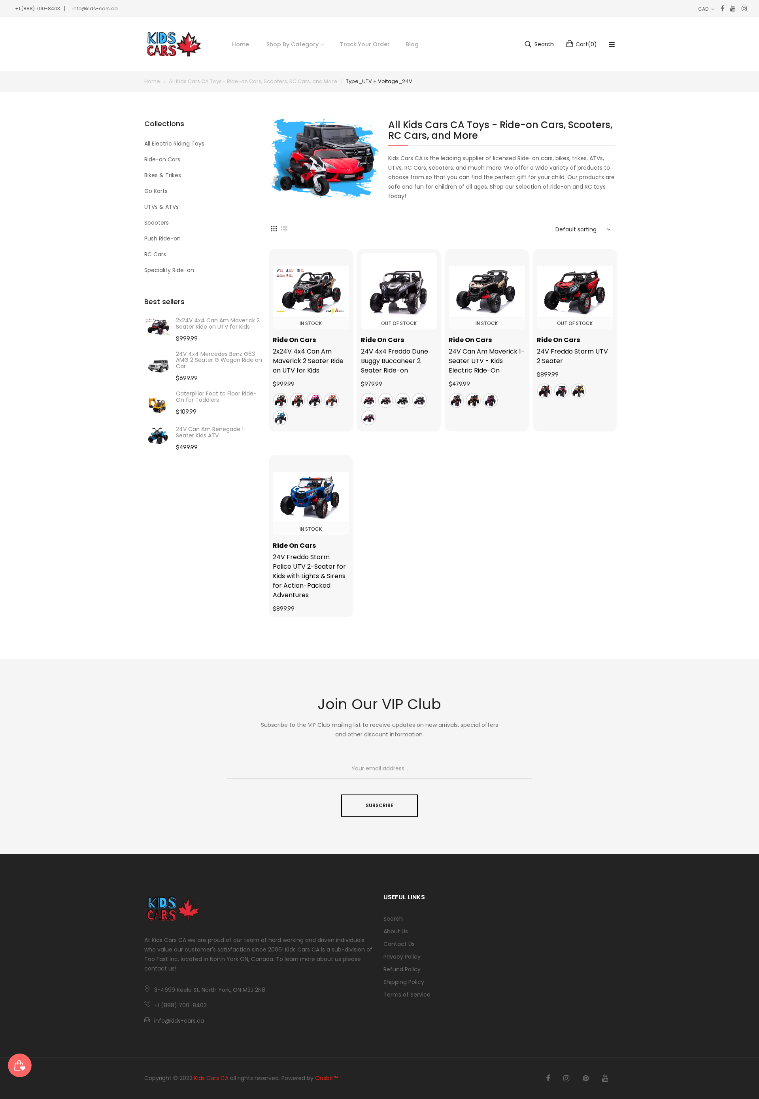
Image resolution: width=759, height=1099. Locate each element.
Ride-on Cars (162, 159)
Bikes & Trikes (162, 175)
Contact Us (399, 944)
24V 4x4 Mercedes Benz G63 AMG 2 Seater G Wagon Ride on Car (219, 360)
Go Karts (156, 191)
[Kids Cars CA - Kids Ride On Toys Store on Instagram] (566, 1078)
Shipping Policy (403, 982)
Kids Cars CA (211, 1078)
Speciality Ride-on (169, 270)
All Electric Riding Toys (174, 144)
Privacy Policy (402, 957)
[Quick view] (347, 315)
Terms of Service (406, 995)
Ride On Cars (294, 339)
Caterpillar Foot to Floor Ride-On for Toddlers (216, 396)
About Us (395, 931)
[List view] (284, 228)
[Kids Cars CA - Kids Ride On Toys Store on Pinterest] (585, 1078)
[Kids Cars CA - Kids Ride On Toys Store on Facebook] (548, 1078)
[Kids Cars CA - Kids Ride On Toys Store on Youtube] (605, 1078)
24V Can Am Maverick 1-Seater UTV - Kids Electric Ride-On (487, 361)
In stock (311, 323)
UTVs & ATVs (161, 207)
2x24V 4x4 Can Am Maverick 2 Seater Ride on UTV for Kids (218, 323)
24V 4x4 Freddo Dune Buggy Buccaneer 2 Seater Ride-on (394, 361)
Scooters (156, 223)
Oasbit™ (326, 1078)
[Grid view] (274, 228)
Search (393, 919)
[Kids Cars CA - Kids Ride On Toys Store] (174, 44)
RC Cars (155, 254)
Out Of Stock (399, 323)
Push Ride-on (162, 238)
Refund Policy (402, 969)
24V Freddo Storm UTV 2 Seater (572, 356)
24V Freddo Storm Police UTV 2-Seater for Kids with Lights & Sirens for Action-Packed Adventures (309, 576)
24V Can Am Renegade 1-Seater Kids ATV (211, 432)
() (586, 44)
